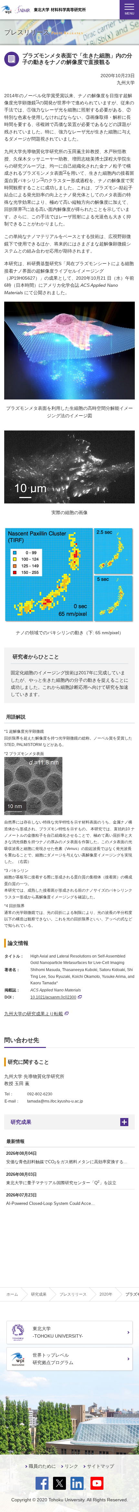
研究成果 (21, 1122)
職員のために (42, 1466)
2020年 (106, 1294)
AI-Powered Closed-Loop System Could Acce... (50, 1203)
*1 (37, 101)
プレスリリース (73, 1294)
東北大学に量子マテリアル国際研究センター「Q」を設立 (61, 1182)
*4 (24, 208)
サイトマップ (100, 1466)
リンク (71, 1466)
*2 (64, 172)
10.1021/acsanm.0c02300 (53, 997)
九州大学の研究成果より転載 (33, 1013)
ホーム (12, 1294)
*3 (42, 179)
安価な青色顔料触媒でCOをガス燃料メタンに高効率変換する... (66, 1162)
